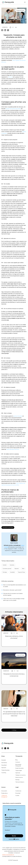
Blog (16, 759)
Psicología (5, 572)
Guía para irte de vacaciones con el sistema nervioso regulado (13, 594)
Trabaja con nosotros (20, 775)
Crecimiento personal (7, 568)
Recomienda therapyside (18, 765)
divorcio (10, 77)
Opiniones (17, 772)
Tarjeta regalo (18, 770)
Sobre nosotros (19, 777)
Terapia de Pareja (21, 572)
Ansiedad (4, 565)
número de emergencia (8, 854)
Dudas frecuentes (19, 768)
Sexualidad (12, 572)
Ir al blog (14, 730)
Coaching (3, 772)
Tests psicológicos (19, 782)
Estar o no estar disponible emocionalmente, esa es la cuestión (14, 585)
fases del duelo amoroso (12, 449)
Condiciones (18, 791)
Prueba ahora (4, 793)
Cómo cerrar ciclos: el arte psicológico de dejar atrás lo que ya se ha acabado (13, 599)
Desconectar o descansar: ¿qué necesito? (12, 590)
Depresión (17, 568)
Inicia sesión (4, 791)
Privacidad (17, 793)
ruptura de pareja (17, 416)
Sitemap (17, 779)
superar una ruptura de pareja (13, 108)
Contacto (17, 762)
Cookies (17, 795)
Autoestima (12, 565)
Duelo (23, 568)
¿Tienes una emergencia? (4, 796)
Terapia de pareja (5, 770)
